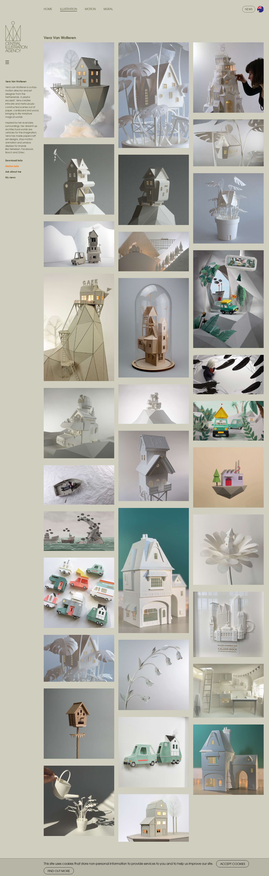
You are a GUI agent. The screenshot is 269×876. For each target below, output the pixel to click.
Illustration (68, 9)
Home (48, 9)
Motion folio (12, 166)
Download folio (14, 160)
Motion (90, 9)
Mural (108, 9)
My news (10, 177)
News (248, 9)
